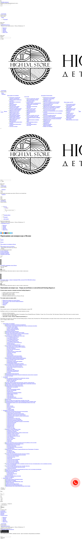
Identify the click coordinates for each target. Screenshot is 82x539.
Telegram (4, 29)
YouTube (4, 30)
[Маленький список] (0, 256)
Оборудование (5, 302)
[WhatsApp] (9, 233)
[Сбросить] (1, 506)
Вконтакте (5, 27)
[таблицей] (2, 255)
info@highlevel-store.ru (5, 24)
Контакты (2, 514)
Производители (3, 511)
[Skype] (10, 233)
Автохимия (5, 303)
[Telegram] (12, 233)
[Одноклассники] (2, 233)
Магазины (2, 513)
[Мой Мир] (4, 233)
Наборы (4, 304)
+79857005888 (3, 13)
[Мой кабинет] (0, 188)
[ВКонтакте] (1, 233)
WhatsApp (4, 31)
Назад (7, 207)
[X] (5, 233)
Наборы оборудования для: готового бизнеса (11, 300)
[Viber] (7, 233)
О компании (2, 510)
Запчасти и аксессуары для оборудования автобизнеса (13, 301)
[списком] (1, 255)
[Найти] (1, 5)
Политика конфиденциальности (8, 529)
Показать (2, 507)
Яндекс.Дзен (5, 32)
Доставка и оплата (3, 515)
